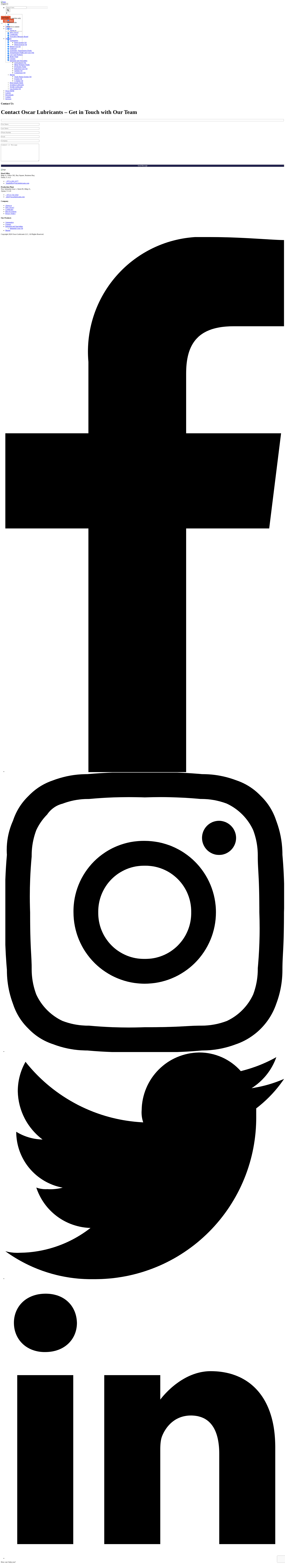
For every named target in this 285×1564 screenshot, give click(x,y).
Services (8, 99)
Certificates (9, 209)
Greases (8, 224)
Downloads (9, 95)
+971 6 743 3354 (11, 195)
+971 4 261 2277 (11, 181)
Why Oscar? (9, 207)
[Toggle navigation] (2, 23)
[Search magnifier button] (8, 10)
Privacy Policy (10, 214)
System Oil (18, 79)
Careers (8, 93)
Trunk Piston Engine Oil (22, 77)
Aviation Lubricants (17, 85)
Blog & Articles (10, 212)
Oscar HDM (9, 91)
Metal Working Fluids (22, 65)
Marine (12, 75)
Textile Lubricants (16, 87)
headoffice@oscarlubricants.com (17, 183)
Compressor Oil (19, 73)
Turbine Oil (18, 71)
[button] (8, 1562)
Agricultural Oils (20, 63)
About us (8, 205)
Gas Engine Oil (15, 89)
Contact (8, 97)
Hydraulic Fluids (20, 67)
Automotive (9, 222)
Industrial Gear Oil (20, 69)
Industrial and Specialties (14, 226)
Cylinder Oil (18, 81)
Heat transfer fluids (16, 83)
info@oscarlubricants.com (15, 197)
